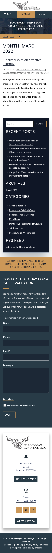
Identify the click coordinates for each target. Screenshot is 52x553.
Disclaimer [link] (8, 545)
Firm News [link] (14, 219)
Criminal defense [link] (17, 205)
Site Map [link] (19, 545)
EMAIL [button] (27, 14)
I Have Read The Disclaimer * (21, 405)
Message (8, 365)
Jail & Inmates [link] (16, 228)
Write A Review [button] (26, 521)
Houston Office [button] (26, 479)
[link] (26, 5)
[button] (8, 14)
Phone (6, 337)
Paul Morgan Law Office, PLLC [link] (30, 70)
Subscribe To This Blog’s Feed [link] (20, 246)
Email (6, 351)
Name (6, 323)
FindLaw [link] (38, 548)
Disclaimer (8, 399)
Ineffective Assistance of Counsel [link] (32, 73)
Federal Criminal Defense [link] (21, 214)
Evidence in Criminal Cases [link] (22, 210)
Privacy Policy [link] (32, 545)
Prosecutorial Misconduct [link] (22, 232)
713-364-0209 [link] (26, 501)
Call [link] (44, 14)
